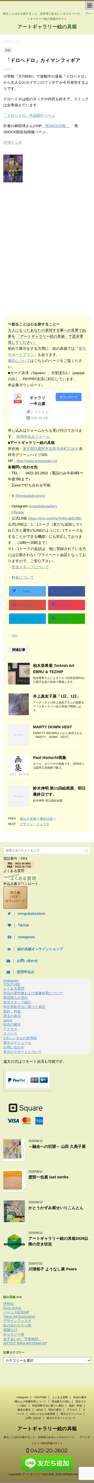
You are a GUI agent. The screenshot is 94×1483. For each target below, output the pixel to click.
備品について (19, 361)
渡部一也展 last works (48, 1177)
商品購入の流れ (15, 998)
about (7, 1020)
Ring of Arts (12, 1308)
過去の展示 (12, 1016)
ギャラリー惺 (13, 1334)
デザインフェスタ (17, 1321)
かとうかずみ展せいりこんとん (56, 1208)
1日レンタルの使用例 (20, 1038)
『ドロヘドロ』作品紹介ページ (29, 115)
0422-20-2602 (48, 1450)
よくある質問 (13, 988)
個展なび (10, 1330)
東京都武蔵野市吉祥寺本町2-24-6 (50, 449)
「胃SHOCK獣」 (56, 126)
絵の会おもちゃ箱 (17, 1325)
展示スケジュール (17, 1043)
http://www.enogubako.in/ (37, 461)
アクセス (10, 1029)
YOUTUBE (12, 984)
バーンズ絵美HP (16, 1312)
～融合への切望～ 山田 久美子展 (57, 1146)
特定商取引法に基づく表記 (24, 1007)
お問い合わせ (13, 1047)
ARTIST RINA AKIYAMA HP (25, 1343)
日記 (14, 635)
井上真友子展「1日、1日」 (57, 696)
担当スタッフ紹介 (17, 1002)
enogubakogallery (43, 506)
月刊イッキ (12, 142)
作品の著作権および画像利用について (33, 993)
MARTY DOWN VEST (52, 727)
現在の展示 (12, 1024)
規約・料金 (12, 1011)
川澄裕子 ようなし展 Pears (52, 1269)
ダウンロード (68, 397)
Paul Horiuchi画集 (49, 757)
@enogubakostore (30, 496)
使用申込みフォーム (33, 437)
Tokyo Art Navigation (19, 1316)
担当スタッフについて (30, 567)
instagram (11, 980)
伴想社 (8, 1304)
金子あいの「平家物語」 (22, 1339)
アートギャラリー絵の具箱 (47, 27)
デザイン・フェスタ (34, 824)
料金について (23, 577)
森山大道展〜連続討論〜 (38, 818)
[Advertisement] (39, 217)
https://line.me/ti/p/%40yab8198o (55, 518)
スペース (10, 1033)
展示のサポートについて (22, 1052)
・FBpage (16, 512)
